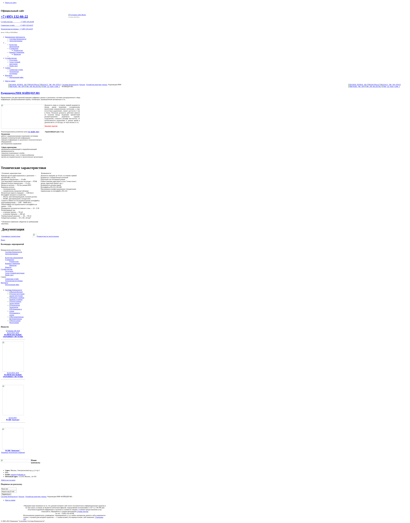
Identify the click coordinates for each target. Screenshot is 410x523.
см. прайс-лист (33, 132)
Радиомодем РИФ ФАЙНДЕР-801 (20, 93)
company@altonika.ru (17, 474)
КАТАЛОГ (13, 419)
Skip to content (10, 81)
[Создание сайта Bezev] (77, 15)
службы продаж (82, 511)
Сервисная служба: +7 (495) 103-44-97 (17, 25)
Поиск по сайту (11, 3)
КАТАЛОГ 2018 (13, 375)
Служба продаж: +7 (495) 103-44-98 (17, 22)
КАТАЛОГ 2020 (13, 335)
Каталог (82, 85)
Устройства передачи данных (96, 85)
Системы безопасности (70, 85)
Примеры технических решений (13, 452)
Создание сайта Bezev (74, 17)
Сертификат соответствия (10, 236)
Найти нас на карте (8, 480)
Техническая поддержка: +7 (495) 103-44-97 (17, 29)
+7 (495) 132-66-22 (14, 16)
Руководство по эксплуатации (48, 236)
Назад (3, 240)
